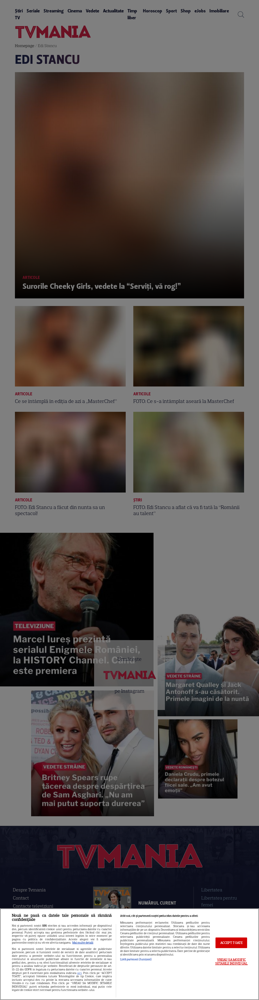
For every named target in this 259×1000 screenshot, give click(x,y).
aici (79, 973)
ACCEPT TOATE (231, 943)
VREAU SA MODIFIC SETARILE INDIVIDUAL (231, 962)
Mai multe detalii (82, 942)
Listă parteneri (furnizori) (136, 959)
